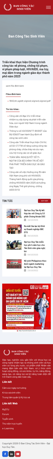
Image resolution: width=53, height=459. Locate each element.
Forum (5, 414)
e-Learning (8, 428)
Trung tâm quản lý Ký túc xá (16, 397)
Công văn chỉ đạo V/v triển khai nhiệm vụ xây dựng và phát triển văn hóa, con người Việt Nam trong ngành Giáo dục (28, 121)
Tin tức (7, 201)
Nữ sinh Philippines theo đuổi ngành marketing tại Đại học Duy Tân (35, 264)
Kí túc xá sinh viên (11, 392)
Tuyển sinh (7, 418)
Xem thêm (44, 201)
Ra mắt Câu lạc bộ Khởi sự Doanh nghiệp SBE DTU (34, 229)
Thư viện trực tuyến (12, 423)
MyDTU (5, 409)
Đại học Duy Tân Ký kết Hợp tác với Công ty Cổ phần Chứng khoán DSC (34, 213)
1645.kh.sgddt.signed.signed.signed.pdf (30, 100)
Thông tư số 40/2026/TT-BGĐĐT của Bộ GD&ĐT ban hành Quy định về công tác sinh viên (28, 134)
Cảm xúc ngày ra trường (14, 387)
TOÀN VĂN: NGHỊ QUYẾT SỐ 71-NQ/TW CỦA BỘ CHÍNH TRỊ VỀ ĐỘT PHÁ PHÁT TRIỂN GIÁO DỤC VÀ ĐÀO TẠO (27, 162)
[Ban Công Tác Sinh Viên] (17, 7)
